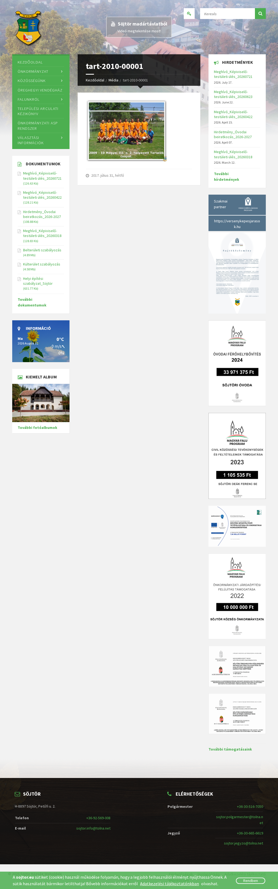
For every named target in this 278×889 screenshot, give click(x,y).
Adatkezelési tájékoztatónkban (169, 883)
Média (113, 80)
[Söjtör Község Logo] (29, 27)
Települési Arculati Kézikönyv (38, 111)
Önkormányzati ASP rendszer (38, 125)
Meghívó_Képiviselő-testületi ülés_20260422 (42, 195)
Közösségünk (32, 80)
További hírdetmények (226, 176)
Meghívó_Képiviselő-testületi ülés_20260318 (42, 233)
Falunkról (29, 99)
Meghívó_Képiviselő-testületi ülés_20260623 (233, 94)
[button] (260, 13)
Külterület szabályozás (41, 264)
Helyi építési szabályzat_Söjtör (38, 281)
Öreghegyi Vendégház (40, 90)
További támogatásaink (230, 749)
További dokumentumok (32, 302)
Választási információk (31, 140)
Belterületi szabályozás (42, 250)
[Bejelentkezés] (189, 13)
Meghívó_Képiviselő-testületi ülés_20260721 (42, 176)
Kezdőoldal (95, 80)
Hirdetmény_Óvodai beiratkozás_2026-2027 (42, 214)
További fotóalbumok (37, 427)
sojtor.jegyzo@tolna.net (243, 843)
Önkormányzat (33, 71)
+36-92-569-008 (98, 817)
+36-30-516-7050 (250, 806)
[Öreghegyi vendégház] (41, 403)
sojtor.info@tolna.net (93, 828)
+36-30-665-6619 (250, 833)
